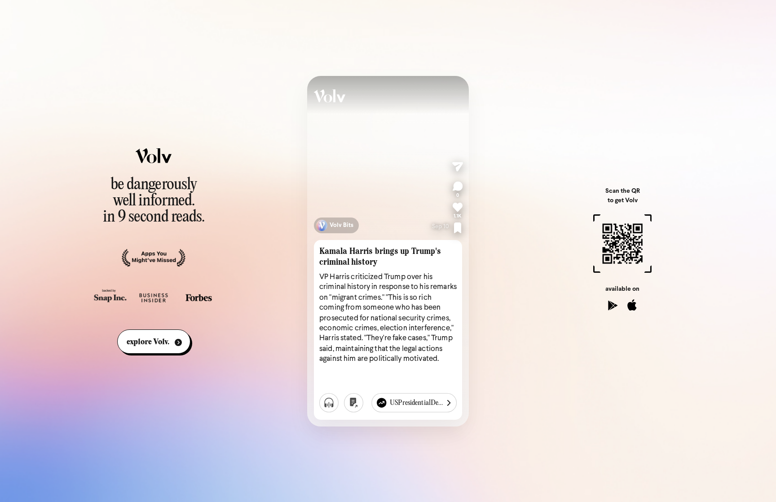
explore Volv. (148, 342)
